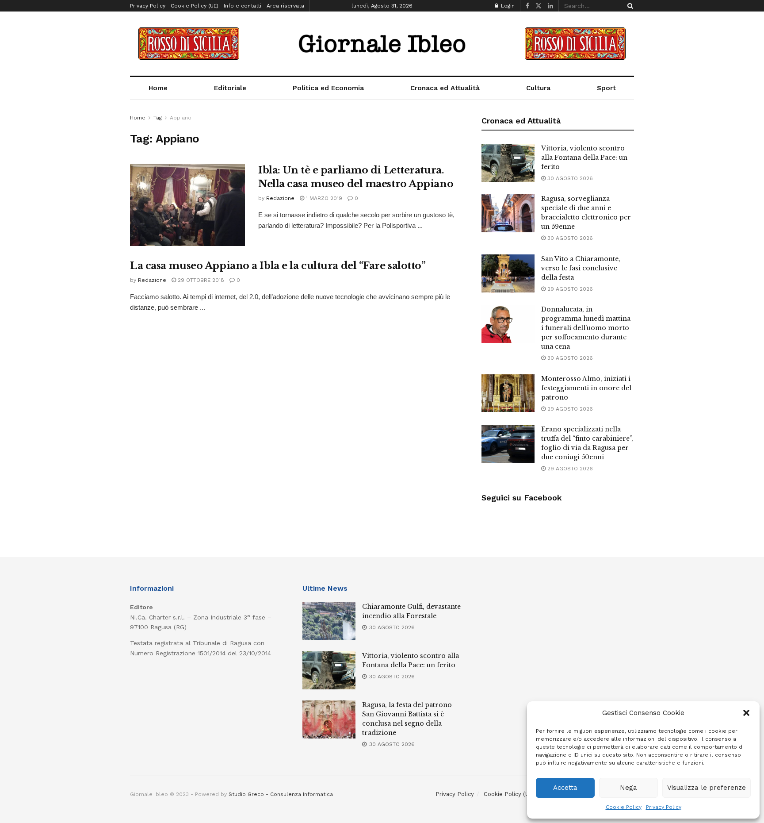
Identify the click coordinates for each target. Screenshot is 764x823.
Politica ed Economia (328, 88)
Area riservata (285, 6)
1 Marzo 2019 (323, 198)
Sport (606, 88)
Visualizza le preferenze (706, 788)
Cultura (538, 88)
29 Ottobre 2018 (200, 280)
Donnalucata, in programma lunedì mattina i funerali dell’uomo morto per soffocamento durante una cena (585, 327)
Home (158, 88)
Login (507, 6)
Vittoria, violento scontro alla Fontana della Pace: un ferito (584, 157)
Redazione (280, 198)
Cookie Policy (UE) (194, 6)
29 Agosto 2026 (569, 289)
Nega (628, 788)
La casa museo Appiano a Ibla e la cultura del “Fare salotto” (278, 266)
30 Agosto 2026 (569, 178)
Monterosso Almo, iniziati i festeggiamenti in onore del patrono (586, 388)
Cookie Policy (624, 807)
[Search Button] (628, 6)
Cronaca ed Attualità (445, 88)
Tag (157, 118)
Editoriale (230, 88)
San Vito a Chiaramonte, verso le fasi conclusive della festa (580, 268)
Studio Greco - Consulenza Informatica (281, 794)
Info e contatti (242, 6)
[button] (746, 712)
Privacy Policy (663, 807)
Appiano (180, 118)
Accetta (565, 788)
